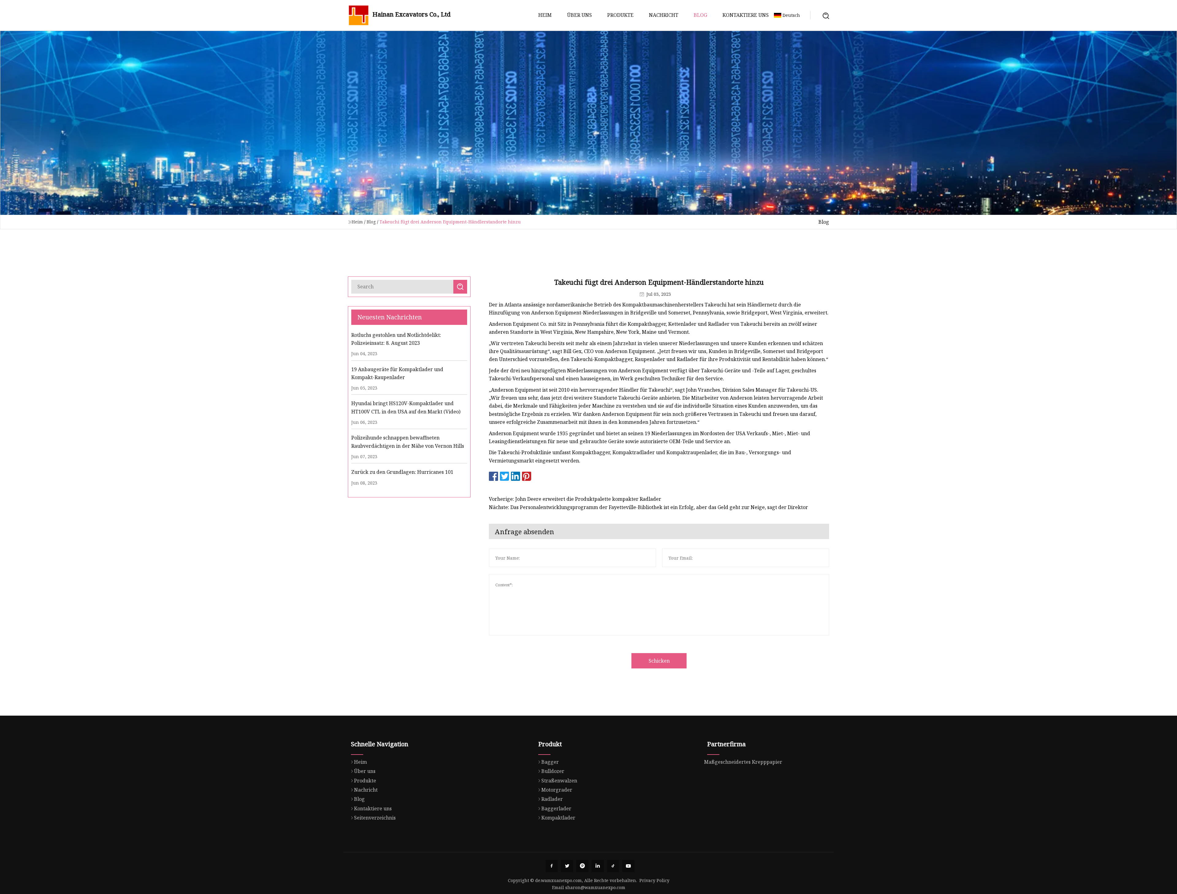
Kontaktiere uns (745, 15)
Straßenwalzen (559, 780)
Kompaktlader (558, 817)
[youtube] (628, 866)
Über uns (579, 15)
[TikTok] (613, 866)
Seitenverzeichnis (375, 817)
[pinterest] (582, 866)
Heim (545, 15)
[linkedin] (598, 866)
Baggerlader (556, 808)
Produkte (620, 15)
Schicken (659, 660)
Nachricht (663, 15)
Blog (700, 15)
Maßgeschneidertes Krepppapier (743, 762)
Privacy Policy (654, 880)
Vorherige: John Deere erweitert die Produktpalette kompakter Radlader (575, 499)
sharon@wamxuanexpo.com (595, 887)
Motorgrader (556, 789)
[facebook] (552, 866)
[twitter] (567, 866)
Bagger (550, 762)
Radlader (552, 799)
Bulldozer (552, 771)
